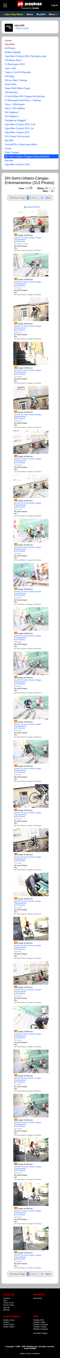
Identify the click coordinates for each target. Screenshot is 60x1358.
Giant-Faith (10, 84)
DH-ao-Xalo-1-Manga (16, 80)
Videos (11, 1327)
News (30, 14)
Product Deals (8, 1324)
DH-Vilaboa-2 (12, 112)
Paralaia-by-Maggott (15, 120)
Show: (40, 188)
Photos (6, 1327)
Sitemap (6, 1310)
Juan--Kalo (10, 68)
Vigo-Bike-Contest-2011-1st (19, 128)
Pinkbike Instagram (40, 1329)
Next (47, 197)
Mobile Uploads (13, 52)
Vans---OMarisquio (15, 104)
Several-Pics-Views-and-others (21, 144)
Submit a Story (9, 1320)
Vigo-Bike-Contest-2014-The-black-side (25, 56)
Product (6, 1322)
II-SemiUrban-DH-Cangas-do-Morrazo (25, 96)
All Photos (10, 48)
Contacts (6, 1298)
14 (42, 197)
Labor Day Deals (14, 14)
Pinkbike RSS (38, 1320)
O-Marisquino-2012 (15, 64)
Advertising (37, 1298)
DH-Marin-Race (13, 60)
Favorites (10, 44)
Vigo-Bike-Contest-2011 (17, 132)
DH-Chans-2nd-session (17, 136)
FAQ (5, 1300)
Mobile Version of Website (30, 1353)
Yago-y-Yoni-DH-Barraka (18, 72)
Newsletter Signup (40, 1333)
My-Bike (9, 140)
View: (21, 188)
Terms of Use (8, 1303)
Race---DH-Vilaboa (15, 108)
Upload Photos (33, 207)
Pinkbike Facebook (40, 1324)
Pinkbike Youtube (40, 1327)
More (52, 14)
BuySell (40, 14)
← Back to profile (21, 28)
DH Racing (20, 241)
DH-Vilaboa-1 (12, 116)
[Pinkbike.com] (30, 4)
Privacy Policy (8, 1305)
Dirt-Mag (9, 76)
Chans (8, 148)
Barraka (9, 160)
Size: (45, 191)
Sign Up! (6, 1307)
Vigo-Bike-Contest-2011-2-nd (20, 124)
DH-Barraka (11, 92)
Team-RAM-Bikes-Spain (17, 88)
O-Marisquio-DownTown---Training (23, 100)
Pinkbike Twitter (39, 1322)
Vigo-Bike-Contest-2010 (17, 164)
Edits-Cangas (12, 152)
